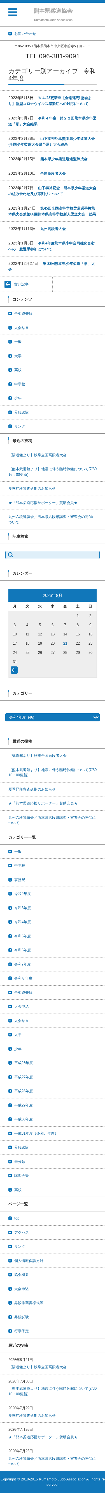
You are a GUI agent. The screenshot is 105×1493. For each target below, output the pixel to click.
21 (65, 643)
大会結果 (21, 328)
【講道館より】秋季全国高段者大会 (37, 455)
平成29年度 (23, 1105)
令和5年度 (22, 936)
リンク (19, 426)
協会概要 (21, 1275)
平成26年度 (23, 1063)
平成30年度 (23, 1119)
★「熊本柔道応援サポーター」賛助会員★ (43, 503)
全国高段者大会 (53, 173)
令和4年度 (22, 922)
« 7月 (15, 671)
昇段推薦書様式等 (28, 1303)
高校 (18, 370)
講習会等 (21, 1175)
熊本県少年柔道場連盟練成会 (64, 159)
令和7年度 (22, 964)
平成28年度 (23, 1091)
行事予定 (21, 1331)
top (16, 1218)
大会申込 (21, 1006)
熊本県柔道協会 (53, 11)
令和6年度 (22, 950)
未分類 (19, 1162)
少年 (18, 398)
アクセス (21, 1232)
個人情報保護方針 (28, 1261)
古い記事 (21, 284)
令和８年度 (23, 978)
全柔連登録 (23, 313)
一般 (18, 342)
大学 (18, 356)
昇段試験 (21, 412)
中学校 (19, 384)
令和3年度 (22, 908)
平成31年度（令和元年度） (36, 1133)
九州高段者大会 (53, 229)
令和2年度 (22, 894)
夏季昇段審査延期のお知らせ (32, 488)
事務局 (19, 880)
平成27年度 (23, 1077)
